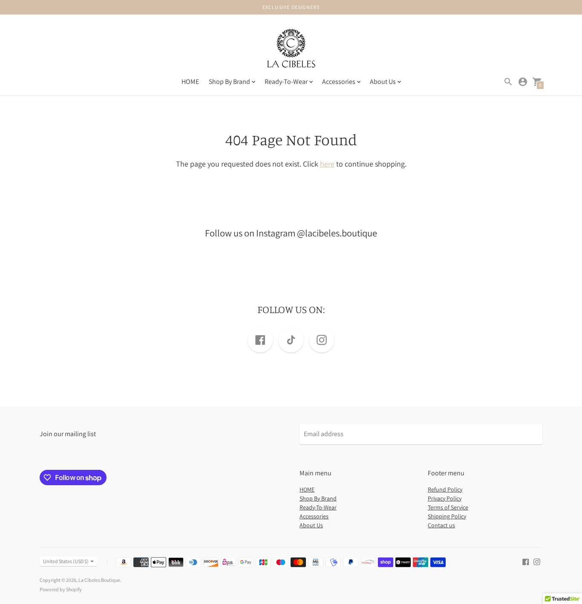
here (327, 164)
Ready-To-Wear (318, 507)
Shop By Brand (318, 498)
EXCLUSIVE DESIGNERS (291, 7)
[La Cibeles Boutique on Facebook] (525, 561)
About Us (311, 525)
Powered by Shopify (61, 589)
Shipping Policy (447, 516)
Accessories (314, 516)
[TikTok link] (291, 340)
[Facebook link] (260, 340)
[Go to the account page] (523, 82)
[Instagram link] (321, 340)
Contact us (441, 525)
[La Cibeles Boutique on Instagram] (536, 561)
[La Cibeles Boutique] (291, 50)
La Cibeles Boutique (99, 580)
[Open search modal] (508, 82)
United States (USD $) (66, 561)
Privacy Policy (444, 498)
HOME (190, 81)
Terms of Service (448, 507)
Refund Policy (445, 489)
